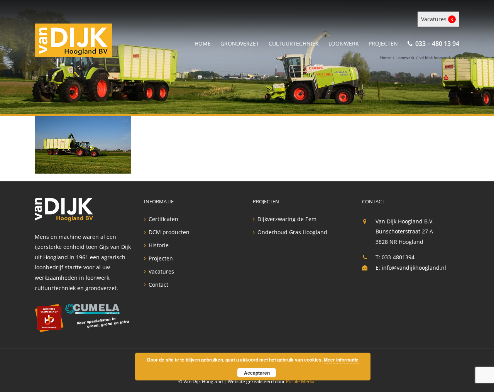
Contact (158, 284)
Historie (159, 245)
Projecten (161, 258)
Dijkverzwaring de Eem (286, 219)
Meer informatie (341, 359)
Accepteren (257, 372)
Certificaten (163, 219)
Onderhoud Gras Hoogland (292, 232)
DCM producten (169, 232)
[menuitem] (207, 42)
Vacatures (437, 19)
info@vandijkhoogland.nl (414, 267)
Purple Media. (301, 381)
